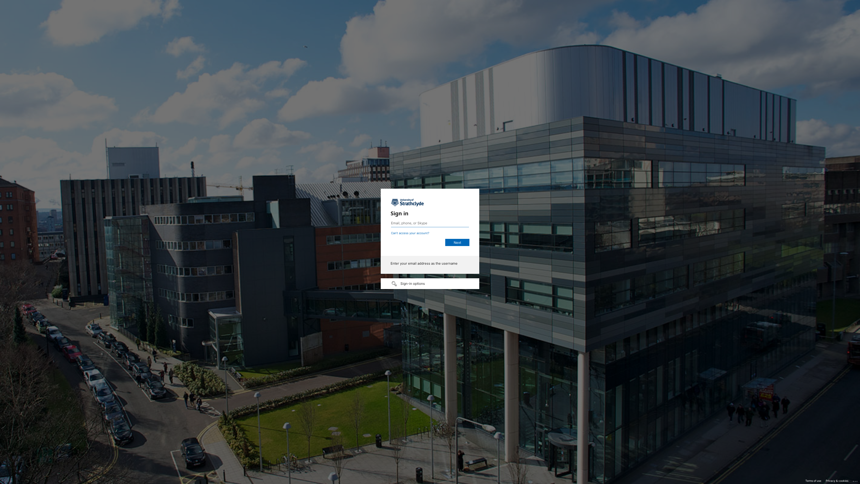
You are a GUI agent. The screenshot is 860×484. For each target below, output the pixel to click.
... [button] (855, 480)
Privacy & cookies (837, 480)
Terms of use (813, 480)
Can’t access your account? (410, 233)
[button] (430, 283)
